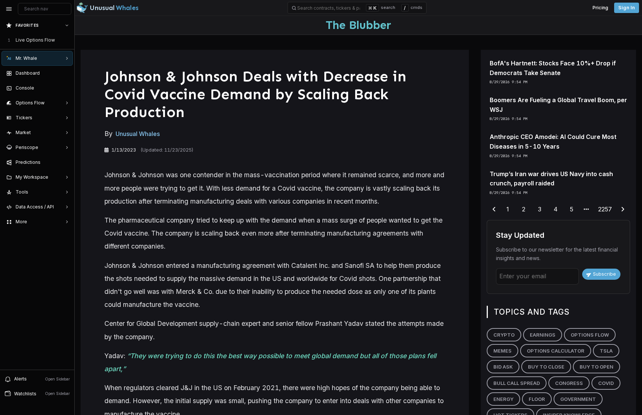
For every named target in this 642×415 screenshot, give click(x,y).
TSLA (606, 351)
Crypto (504, 335)
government (578, 399)
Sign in (626, 7)
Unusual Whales (138, 133)
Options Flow (590, 335)
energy (503, 399)
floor (537, 399)
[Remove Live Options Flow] (67, 40)
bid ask (503, 367)
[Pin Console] (65, 88)
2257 (605, 209)
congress (569, 383)
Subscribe (604, 274)
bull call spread (516, 383)
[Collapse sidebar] (9, 9)
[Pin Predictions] (65, 162)
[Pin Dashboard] (65, 73)
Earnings (542, 335)
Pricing (600, 7)
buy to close (546, 367)
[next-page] (622, 209)
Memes (502, 351)
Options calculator (555, 351)
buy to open (596, 367)
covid (606, 383)
